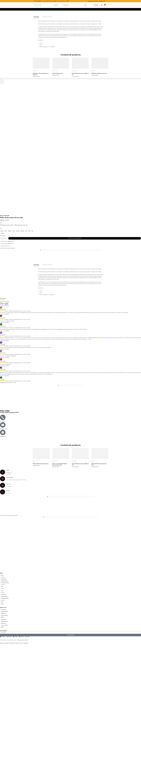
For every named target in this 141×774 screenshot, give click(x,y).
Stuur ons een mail (3, 428)
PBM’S (2, 617)
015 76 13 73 (2, 421)
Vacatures (101, 1)
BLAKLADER (74, 462)
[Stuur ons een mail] (3, 425)
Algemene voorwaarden (4, 643)
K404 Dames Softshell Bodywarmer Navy (99, 73)
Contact (2, 588)
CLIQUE (34, 462)
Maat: (1, 228)
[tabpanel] (70, 34)
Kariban (93, 462)
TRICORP (6, 215)
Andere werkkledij (4, 615)
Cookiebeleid (16, 643)
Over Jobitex (90, 1)
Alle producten (3, 609)
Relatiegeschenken (4, 580)
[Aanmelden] (101, 5)
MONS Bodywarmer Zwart (57, 73)
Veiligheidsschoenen (4, 611)
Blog (104, 1)
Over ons (2, 577)
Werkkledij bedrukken (5, 582)
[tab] (36, 17)
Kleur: (1, 222)
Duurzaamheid (95, 1)
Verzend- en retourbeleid (24, 643)
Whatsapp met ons (3, 436)
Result (53, 462)
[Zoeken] (85, 5)
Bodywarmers (35, 70)
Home (2, 575)
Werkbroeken (3, 613)
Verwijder (3, 233)
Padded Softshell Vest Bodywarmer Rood (40, 463)
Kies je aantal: (2, 235)
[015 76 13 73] (3, 417)
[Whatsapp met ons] (3, 432)
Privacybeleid (11, 643)
